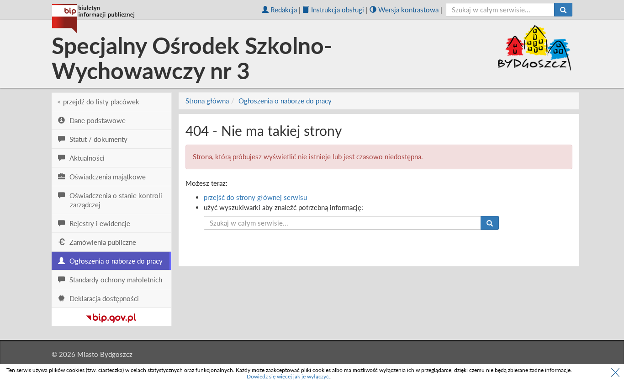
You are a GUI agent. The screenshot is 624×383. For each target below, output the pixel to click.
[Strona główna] (93, 18)
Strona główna (207, 101)
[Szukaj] (563, 9)
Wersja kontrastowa (408, 9)
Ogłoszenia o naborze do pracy (285, 101)
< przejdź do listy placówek (98, 101)
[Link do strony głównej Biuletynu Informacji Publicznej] (111, 316)
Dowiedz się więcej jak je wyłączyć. (288, 376)
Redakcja (283, 9)
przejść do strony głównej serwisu (255, 197)
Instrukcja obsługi (337, 9)
